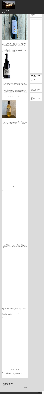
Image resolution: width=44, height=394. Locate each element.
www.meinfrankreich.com (34, 87)
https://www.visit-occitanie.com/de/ (35, 90)
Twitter (39, 392)
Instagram (40, 392)
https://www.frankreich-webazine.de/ (35, 89)
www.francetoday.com (33, 88)
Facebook (38, 392)
